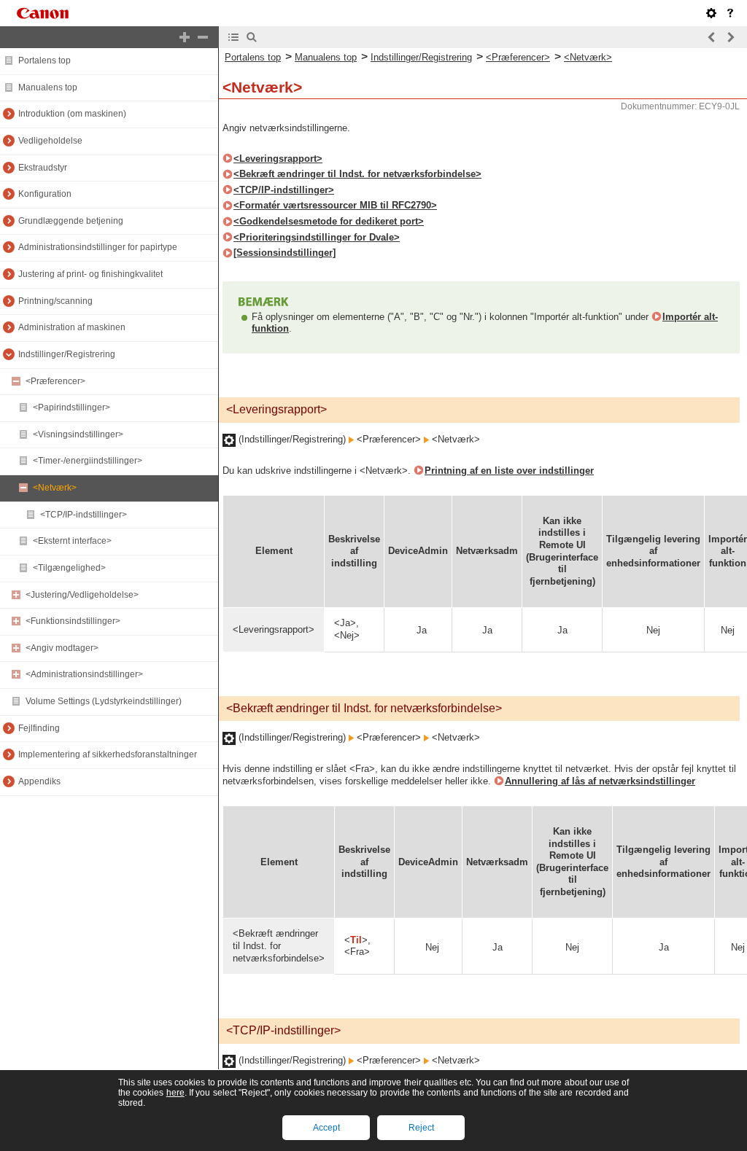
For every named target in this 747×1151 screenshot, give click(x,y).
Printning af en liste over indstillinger (509, 470)
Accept (326, 1128)
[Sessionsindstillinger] (284, 252)
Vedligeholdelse (50, 141)
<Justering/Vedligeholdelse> (82, 595)
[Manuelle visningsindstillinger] (711, 13)
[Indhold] (233, 37)
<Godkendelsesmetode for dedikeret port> (328, 221)
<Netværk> (55, 488)
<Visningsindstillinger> (78, 434)
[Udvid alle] (185, 37)
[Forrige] (712, 37)
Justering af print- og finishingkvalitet (90, 274)
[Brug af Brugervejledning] (730, 13)
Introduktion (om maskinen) (72, 114)
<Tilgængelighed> (69, 568)
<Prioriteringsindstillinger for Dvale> (316, 237)
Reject (421, 1128)
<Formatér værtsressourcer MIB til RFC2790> (335, 205)
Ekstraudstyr (42, 168)
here (175, 1093)
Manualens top (47, 87)
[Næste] (730, 37)
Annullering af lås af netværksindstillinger (600, 781)
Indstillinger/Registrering (66, 354)
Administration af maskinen (71, 327)
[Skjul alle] (203, 37)
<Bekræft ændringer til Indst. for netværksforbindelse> (357, 173)
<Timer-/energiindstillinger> (87, 461)
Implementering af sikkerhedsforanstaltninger (107, 754)
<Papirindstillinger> (71, 407)
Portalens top (44, 60)
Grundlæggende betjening (70, 221)
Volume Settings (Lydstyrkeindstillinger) (104, 701)
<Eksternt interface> (72, 541)
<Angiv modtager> (62, 648)
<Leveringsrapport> (277, 158)
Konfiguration (44, 194)
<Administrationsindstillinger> (84, 674)
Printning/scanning (55, 301)
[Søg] (252, 37)
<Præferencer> (55, 381)
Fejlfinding (39, 728)
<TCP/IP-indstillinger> (83, 515)
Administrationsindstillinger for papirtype (97, 247)
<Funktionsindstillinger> (73, 621)
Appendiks (39, 781)
